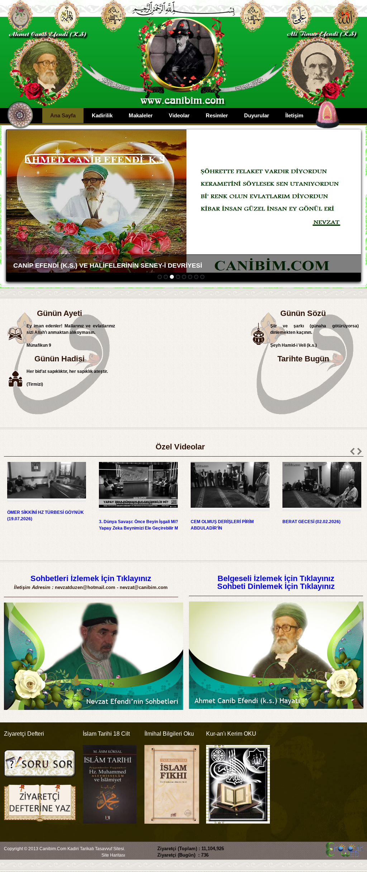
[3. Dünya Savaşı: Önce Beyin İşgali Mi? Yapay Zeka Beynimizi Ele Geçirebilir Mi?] (140, 509)
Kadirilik (102, 115)
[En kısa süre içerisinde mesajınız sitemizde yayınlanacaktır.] (40, 820)
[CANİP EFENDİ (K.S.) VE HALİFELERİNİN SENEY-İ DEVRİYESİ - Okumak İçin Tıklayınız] (183, 202)
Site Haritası (113, 855)
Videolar (179, 115)
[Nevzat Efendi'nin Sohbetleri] (93, 708)
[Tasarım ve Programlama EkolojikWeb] (343, 854)
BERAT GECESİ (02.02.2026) (311, 521)
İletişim (294, 115)
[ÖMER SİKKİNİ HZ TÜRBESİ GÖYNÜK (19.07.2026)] (48, 500)
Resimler (217, 115)
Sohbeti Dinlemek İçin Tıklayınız (276, 586)
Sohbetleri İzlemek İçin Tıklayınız (90, 578)
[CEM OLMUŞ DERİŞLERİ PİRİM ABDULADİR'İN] (231, 509)
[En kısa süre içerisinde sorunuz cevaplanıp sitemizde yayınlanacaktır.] (40, 781)
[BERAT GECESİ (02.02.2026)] (323, 509)
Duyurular (256, 115)
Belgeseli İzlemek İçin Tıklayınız (276, 578)
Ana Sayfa (63, 115)
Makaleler (141, 115)
